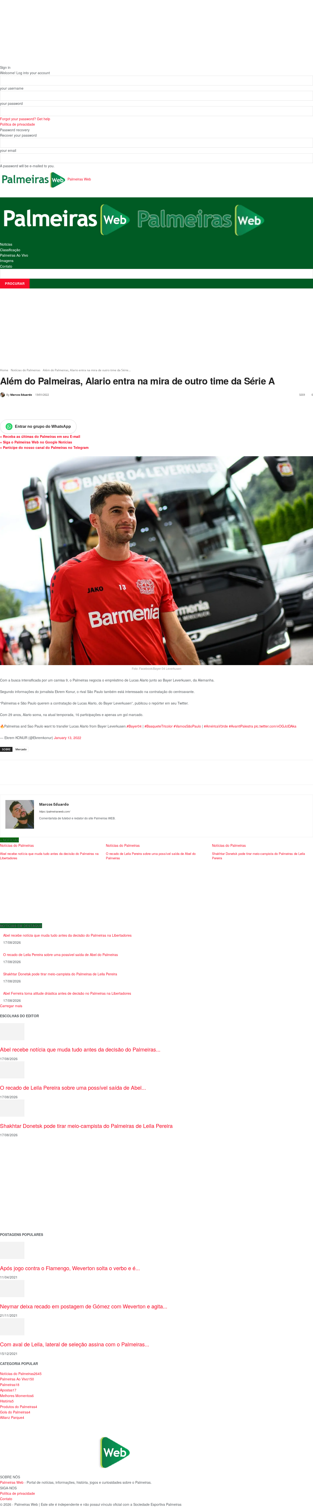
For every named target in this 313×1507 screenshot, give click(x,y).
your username (11, 88)
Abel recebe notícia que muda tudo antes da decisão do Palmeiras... (80, 1049)
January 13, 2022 (67, 737)
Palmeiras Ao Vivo (14, 255)
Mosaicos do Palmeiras (19, 1196)
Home (4, 370)
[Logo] (67, 218)
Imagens (6, 260)
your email (8, 150)
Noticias (6, 244)
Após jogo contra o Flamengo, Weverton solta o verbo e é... (70, 1268)
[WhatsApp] (67, 407)
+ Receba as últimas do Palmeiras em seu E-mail (40, 436)
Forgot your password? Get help (25, 118)
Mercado (21, 749)
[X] (45, 407)
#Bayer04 (134, 726)
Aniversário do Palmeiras (20, 1157)
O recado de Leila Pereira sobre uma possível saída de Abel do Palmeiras (60, 954)
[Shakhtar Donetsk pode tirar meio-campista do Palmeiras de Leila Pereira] (12, 1107)
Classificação (10, 249)
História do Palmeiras (17, 1149)
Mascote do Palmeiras (18, 1180)
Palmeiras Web (11, 1482)
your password (11, 103)
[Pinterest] (56, 407)
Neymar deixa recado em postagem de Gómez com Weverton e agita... (83, 1306)
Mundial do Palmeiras (17, 1219)
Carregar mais (11, 1005)
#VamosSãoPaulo (187, 726)
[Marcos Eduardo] (3, 394)
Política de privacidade (17, 124)
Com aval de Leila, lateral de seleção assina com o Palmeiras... (74, 1344)
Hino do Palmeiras (14, 1188)
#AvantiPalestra (241, 726)
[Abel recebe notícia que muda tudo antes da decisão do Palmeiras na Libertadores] (12, 1031)
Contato (6, 266)
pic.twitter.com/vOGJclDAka (275, 726)
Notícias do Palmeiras (25, 370)
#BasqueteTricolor (159, 726)
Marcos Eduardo (21, 394)
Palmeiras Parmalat (16, 1165)
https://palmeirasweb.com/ (54, 811)
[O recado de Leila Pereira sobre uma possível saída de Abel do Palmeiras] (12, 1069)
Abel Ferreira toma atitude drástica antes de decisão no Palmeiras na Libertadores (67, 993)
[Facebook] (34, 407)
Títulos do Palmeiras (16, 1211)
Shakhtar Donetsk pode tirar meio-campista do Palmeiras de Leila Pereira (60, 973)
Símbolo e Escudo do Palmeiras (25, 1173)
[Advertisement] (156, 328)
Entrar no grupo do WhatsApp (43, 426)
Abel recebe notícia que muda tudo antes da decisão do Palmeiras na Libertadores (67, 935)
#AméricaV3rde (216, 726)
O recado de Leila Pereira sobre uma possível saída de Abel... (73, 1087)
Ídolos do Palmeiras (16, 1204)
